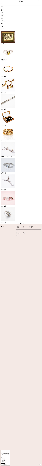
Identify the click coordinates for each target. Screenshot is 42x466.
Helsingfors (24, 233)
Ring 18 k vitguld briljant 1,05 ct (4, 172)
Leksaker (2, 18)
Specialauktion (2, 25)
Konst (1, 17)
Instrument (2, 15)
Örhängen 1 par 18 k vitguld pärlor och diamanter (6, 156)
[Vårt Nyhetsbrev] (40, 464)
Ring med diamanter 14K (3, 59)
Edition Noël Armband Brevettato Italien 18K (6, 140)
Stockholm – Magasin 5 (18, 233)
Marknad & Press (24, 227)
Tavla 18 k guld (2, 43)
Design (1, 10)
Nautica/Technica (3, 21)
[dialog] (5, 457)
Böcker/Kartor (2, 9)
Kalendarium (17, 226)
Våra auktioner (17, 227)
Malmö (17, 235)
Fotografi (2, 13)
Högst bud (2, 6)
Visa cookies (30, 227)
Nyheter (23, 226)
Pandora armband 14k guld (4, 75)
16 (21, 223)
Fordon (2, 12)
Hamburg (23, 232)
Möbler (2, 20)
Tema (1, 29)
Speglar (2, 26)
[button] (5, 464)
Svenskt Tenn (2, 28)
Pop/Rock (2, 23)
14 (20, 223)
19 (23, 223)
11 (18, 223)
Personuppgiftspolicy (31, 226)
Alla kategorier (2, 7)
